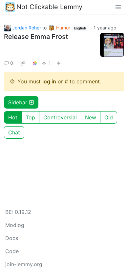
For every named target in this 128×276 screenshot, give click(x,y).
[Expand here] (112, 45)
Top (30, 117)
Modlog (14, 225)
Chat (14, 132)
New (90, 117)
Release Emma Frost (36, 37)
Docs (11, 238)
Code (12, 251)
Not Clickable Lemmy (49, 7)
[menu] (118, 7)
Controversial (60, 117)
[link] (23, 63)
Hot (12, 117)
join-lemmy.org (23, 264)
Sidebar (17, 102)
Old (108, 117)
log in (49, 81)
